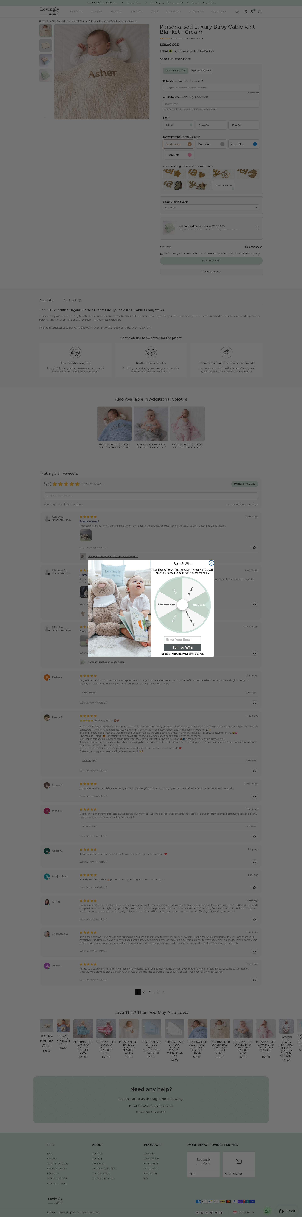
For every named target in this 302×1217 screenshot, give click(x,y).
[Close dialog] (211, 562)
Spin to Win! (182, 647)
